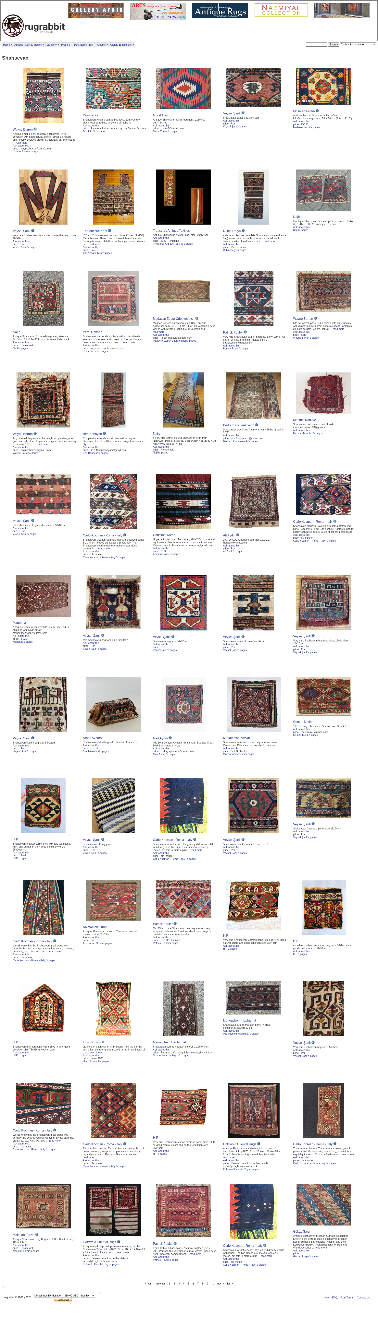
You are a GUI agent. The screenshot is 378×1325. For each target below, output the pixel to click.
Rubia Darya (232, 231)
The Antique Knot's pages (97, 253)
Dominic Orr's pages (94, 131)
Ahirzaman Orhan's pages (97, 943)
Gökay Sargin (302, 1231)
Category (51, 44)
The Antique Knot (95, 231)
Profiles (65, 44)
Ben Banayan (92, 434)
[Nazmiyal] (282, 16)
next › (220, 1283)
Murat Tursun (162, 115)
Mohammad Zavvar (236, 738)
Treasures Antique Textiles (171, 230)
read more (21, 142)
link (175, 745)
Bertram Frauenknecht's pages (240, 441)
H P (15, 839)
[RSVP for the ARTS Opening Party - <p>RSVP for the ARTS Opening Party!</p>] (101, 1293)
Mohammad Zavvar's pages (239, 754)
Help (326, 1297)
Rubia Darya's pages (234, 250)
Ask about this (21, 145)
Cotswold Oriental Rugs (239, 1144)
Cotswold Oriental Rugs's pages (241, 1169)
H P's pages (20, 858)
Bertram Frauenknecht (238, 425)
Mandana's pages (23, 641)
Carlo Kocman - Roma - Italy (103, 535)
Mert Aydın (161, 738)
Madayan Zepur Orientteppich (174, 318)
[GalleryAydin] (97, 16)
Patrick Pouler (233, 332)
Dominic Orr (91, 115)
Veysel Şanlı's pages (235, 126)
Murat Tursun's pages (165, 131)
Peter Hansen (92, 332)
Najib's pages (300, 230)
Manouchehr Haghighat (169, 1042)
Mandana (19, 622)
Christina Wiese (164, 535)
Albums (101, 44)
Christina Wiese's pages (166, 554)
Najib (297, 216)
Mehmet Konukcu (305, 420)
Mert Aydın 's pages (164, 754)
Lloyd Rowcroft (93, 1042)
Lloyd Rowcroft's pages (96, 1061)
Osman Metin (302, 721)
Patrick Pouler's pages (236, 348)
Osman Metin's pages (305, 734)
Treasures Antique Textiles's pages (173, 243)
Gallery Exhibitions (121, 44)
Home (6, 44)
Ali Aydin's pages (233, 551)
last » (230, 1283)
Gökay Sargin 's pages (306, 1256)
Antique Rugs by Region (28, 44)
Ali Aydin (229, 535)
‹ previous (160, 1283)
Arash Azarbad (93, 738)
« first (148, 1283)
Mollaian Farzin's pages (306, 127)
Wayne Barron (23, 129)
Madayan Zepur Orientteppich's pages (174, 340)
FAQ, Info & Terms (343, 1297)
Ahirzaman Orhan (95, 927)
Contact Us (363, 1297)
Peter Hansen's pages (95, 351)
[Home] (34, 39)
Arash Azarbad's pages (96, 751)
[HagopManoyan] (221, 17)
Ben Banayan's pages (95, 452)
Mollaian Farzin (304, 111)
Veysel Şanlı (232, 113)
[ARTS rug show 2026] (159, 18)
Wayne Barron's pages (25, 151)
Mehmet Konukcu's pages (308, 433)
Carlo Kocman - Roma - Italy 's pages (104, 557)
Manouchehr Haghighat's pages (171, 1055)
